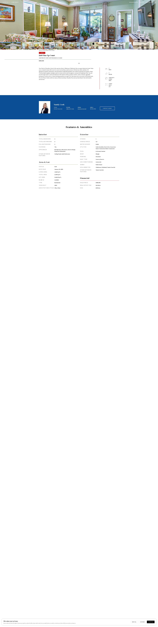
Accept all (150, 621)
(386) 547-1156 (70, 108)
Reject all (134, 621)
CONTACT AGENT (107, 108)
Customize (142, 621)
